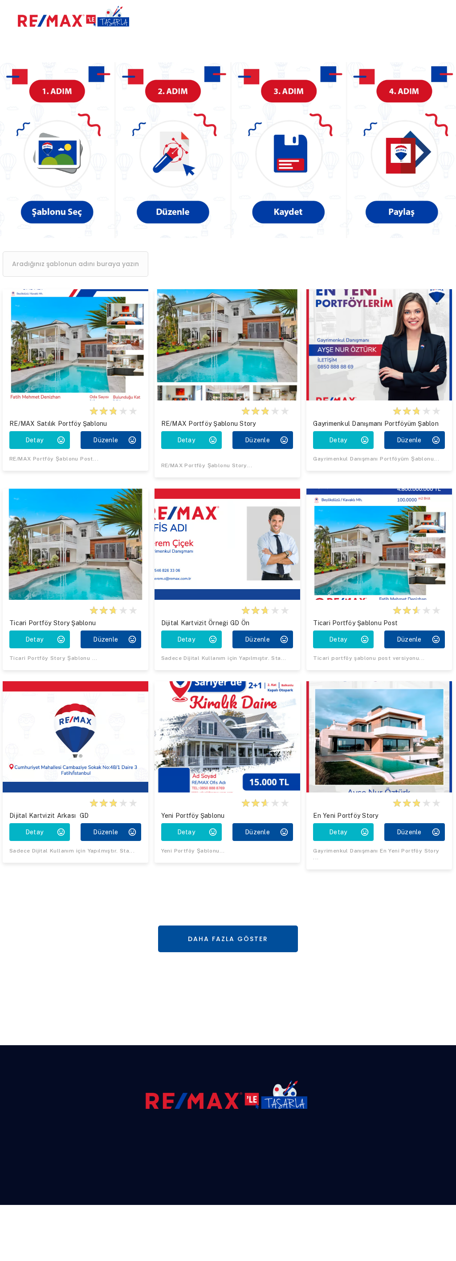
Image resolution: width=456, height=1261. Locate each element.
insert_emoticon (61, 440)
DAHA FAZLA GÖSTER (228, 938)
